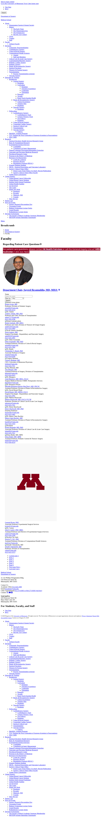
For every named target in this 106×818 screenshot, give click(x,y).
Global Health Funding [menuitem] (16, 184)
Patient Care (9, 798)
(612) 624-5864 (10, 328)
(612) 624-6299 (10, 356)
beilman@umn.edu (11, 364)
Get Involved (13, 784)
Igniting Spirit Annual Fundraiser (20, 780)
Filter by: (8, 298)
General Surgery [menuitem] (18, 81)
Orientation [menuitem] (25, 92)
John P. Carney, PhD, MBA (14, 530)
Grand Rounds (14, 808)
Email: (3, 589)
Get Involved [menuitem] (13, 186)
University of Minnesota (20, 616)
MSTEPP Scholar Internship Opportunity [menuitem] (22, 217)
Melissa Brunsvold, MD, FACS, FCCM (18, 399)
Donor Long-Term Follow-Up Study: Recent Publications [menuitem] (32, 171)
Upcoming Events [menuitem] (15, 206)
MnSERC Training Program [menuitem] (18, 133)
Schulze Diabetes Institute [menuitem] (17, 165)
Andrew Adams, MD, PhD (14, 313)
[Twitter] (7, 592)
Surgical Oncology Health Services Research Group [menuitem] (26, 141)
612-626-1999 (17, 587)
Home (7, 230)
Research (20, 692)
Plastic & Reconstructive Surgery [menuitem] (20, 66)
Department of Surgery (8, 16)
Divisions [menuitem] (8, 46)
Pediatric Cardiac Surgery (17, 660)
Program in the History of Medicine (20, 754)
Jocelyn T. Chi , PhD (12, 539)
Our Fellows (21, 716)
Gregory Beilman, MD (12, 360)
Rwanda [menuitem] (16, 193)
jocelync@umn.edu (11, 543)
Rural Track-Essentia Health (26, 696)
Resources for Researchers (17, 756)
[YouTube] (10, 592)
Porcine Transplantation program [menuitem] (24, 74)
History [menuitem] (11, 27)
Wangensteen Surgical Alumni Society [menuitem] (21, 25)
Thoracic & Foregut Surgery (18, 668)
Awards (19, 694)
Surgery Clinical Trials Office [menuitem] (18, 169)
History (11, 625)
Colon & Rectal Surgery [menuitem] (17, 51)
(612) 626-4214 (10, 310)
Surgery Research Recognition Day (20, 802)
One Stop (8, 7)
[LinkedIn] (12, 592)
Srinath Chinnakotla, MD (13, 547)
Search (4, 12)
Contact (11, 636)
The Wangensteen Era (20, 629)
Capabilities (17, 744)
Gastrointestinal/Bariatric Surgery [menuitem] (20, 61)
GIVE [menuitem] (11, 36)
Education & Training (12, 675)
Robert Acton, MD (11, 304)
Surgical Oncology (15, 666)
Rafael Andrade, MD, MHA (14, 323)
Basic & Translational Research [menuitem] (19, 143)
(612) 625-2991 (10, 338)
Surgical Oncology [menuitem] (15, 68)
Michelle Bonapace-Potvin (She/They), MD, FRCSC (22, 386)
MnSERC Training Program (18, 731)
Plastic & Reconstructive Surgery (20, 664)
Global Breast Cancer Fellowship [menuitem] (20, 178)
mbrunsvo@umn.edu (12, 403)
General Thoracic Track (25, 714)
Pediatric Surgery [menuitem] (14, 64)
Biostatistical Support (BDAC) (23, 761)
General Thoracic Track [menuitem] (25, 117)
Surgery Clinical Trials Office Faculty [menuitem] (25, 173)
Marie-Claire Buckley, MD (14, 418)
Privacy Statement (87, 616)
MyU (6, 9)
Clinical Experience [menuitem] (23, 102)
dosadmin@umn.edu (12, 589)
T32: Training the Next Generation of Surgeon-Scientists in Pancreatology (33, 733)
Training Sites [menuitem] (21, 104)
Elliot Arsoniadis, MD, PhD (14, 341)
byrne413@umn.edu (11, 526)
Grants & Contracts (19, 757)
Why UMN (13, 735)
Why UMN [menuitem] (13, 137)
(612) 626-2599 (10, 535)
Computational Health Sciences (19, 651)
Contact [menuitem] (11, 38)
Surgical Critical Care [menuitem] (20, 126)
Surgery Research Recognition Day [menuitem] (20, 204)
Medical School (6, 20)
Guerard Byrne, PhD (12, 522)
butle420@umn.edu (11, 440)
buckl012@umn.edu (11, 422)
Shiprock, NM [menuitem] (18, 195)
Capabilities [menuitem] (17, 146)
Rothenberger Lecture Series (18, 810)
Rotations (25, 685)
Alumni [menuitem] (15, 55)
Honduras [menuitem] (16, 191)
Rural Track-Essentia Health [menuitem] (26, 98)
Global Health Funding (16, 782)
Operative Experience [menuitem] (29, 89)
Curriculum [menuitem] (21, 85)
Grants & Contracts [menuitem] (19, 160)
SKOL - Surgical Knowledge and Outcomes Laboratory (27, 765)
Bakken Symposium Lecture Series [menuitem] (20, 208)
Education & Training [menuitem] (12, 77)
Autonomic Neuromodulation (18, 645)
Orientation (25, 690)
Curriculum (21, 683)
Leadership (25, 688)
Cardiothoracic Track (24, 713)
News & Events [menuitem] (10, 202)
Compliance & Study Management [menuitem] (24, 148)
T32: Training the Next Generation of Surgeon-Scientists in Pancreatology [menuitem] (33, 135)
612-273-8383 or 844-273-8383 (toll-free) (28, 591)
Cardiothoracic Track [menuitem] (24, 115)
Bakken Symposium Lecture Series (20, 806)
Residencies (13, 677)
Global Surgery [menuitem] (10, 176)
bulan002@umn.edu (11, 431)
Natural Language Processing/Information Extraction (26, 748)
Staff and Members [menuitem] (19, 57)
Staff (10, 638)
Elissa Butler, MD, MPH (13, 437)
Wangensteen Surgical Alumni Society (21, 623)
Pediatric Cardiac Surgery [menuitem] (17, 62)
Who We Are (13, 797)
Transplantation (14, 670)
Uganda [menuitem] (15, 197)
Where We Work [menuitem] (14, 189)
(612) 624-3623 (10, 375)
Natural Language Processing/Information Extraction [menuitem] (26, 150)
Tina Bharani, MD (11, 369)
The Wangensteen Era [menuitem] (20, 31)
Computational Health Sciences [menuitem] (19, 53)
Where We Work (14, 787)
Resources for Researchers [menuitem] (17, 158)
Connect (3, 592)
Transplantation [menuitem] (14, 72)
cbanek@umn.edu (11, 355)
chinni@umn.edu (10, 550)
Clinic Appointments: (8, 591)
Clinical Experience (23, 700)
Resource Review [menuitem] (19, 161)
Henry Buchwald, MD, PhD (14, 409)
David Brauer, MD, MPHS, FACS (16, 392)
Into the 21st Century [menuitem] (20, 34)
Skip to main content (7, 2)
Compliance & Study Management (24, 746)
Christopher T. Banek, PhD (14, 351)
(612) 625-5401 (10, 414)
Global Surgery (10, 774)
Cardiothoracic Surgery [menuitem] (16, 49)
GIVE (11, 634)
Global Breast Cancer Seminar (19, 778)
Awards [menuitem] (19, 96)
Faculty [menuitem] (7, 42)
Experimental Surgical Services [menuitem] (19, 145)
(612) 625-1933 (10, 424)
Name (7, 294)
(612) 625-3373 (10, 552)
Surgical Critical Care (20, 724)
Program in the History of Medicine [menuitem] (20, 156)
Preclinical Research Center (18, 752)
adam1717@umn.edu (12, 317)
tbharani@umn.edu (11, 373)
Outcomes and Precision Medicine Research (23, 750)
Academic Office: (6, 587)
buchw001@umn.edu (12, 412)
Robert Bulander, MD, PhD (14, 427)
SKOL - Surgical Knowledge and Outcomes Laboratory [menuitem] (27, 167)
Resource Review (19, 759)
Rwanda (16, 791)
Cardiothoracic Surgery (16, 647)
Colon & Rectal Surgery (17, 649)
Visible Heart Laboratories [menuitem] (17, 174)
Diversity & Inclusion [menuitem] (12, 214)
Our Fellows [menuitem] (21, 118)
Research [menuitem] (20, 94)
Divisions (8, 644)
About (7, 621)
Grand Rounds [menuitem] (14, 210)
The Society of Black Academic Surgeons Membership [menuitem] (27, 216)
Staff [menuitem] (10, 40)
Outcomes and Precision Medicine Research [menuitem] (23, 152)
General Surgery (18, 679)
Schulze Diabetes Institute (17, 763)
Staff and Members (19, 655)
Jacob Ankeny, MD (11, 332)
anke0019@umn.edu (12, 336)
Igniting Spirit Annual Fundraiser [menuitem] (20, 182)
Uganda (15, 795)
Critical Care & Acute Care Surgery (20, 657)
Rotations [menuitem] (25, 87)
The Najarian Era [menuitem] (19, 33)
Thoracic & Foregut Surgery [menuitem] (18, 70)
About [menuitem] (7, 23)
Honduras (16, 789)
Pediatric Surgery (14, 662)
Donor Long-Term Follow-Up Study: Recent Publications (32, 769)
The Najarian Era (19, 630)
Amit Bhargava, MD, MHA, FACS (16, 379)
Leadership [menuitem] (25, 90)
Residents (20, 681)
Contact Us (4, 585)
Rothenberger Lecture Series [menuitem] (18, 212)
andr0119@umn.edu (11, 327)
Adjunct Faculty (14, 642)
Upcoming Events (15, 804)
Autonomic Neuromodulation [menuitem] (18, 48)
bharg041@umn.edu (11, 383)
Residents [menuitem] (20, 83)
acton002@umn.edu (11, 308)
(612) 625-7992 (10, 347)
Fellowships (13, 709)
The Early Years (18, 627)
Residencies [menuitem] (13, 79)
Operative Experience (29, 686)
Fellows (20, 729)
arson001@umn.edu (11, 345)
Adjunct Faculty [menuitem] (14, 44)
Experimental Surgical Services (19, 742)
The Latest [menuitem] (12, 188)
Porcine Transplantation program (24, 672)
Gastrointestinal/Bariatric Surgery (20, 658)
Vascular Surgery (14, 673)
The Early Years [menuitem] (18, 29)
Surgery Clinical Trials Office (18, 767)
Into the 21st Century (20, 632)
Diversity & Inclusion (12, 812)
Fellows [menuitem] (20, 132)
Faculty (7, 640)
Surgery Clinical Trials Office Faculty (25, 770)
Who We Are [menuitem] (13, 199)
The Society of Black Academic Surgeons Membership (27, 813)
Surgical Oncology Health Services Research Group (26, 739)
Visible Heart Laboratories (17, 772)
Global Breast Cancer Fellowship (20, 776)
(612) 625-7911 (10, 366)
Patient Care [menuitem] (9, 201)
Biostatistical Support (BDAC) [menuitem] (23, 163)
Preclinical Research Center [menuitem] (18, 154)
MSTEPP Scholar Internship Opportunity (22, 815)
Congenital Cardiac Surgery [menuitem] (22, 124)
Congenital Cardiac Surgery (22, 722)
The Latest (12, 785)
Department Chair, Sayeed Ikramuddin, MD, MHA (30, 290)
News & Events (10, 800)
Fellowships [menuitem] (13, 111)
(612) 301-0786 (10, 319)
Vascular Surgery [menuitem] (14, 76)
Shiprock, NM (18, 793)
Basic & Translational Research (19, 741)
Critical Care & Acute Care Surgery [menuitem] (20, 59)
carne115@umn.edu (11, 534)
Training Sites (21, 701)
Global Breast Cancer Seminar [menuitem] (19, 180)
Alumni (15, 653)
